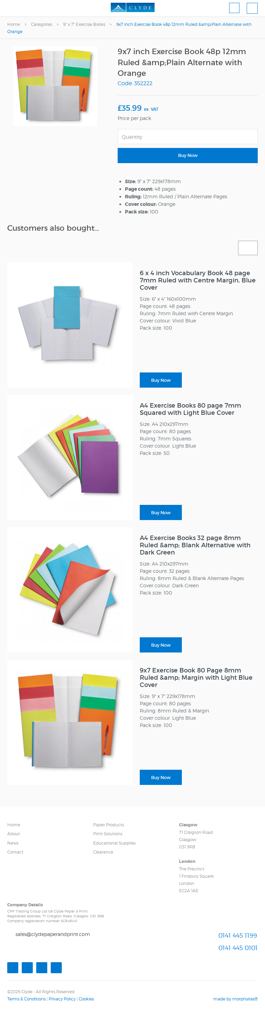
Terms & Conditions (26, 998)
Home (13, 24)
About (13, 833)
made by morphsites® (235, 998)
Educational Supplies (114, 843)
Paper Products (108, 824)
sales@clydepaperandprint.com (53, 934)
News (12, 843)
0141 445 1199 (237, 935)
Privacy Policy (62, 998)
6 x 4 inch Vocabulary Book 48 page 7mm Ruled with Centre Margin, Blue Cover (198, 280)
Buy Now (188, 155)
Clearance (103, 852)
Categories (41, 24)
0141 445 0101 (238, 947)
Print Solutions (107, 833)
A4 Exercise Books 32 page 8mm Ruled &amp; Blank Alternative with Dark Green (195, 545)
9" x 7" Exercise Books (84, 24)
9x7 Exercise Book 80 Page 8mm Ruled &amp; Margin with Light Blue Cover (196, 678)
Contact (15, 852)
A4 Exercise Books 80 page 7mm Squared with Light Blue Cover (190, 409)
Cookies (86, 998)
